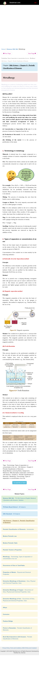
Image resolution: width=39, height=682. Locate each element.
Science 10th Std (12, 49)
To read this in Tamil (19, 482)
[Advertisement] (19, 26)
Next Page (31, 53)
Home (3, 49)
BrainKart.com (15, 3)
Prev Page (7, 53)
